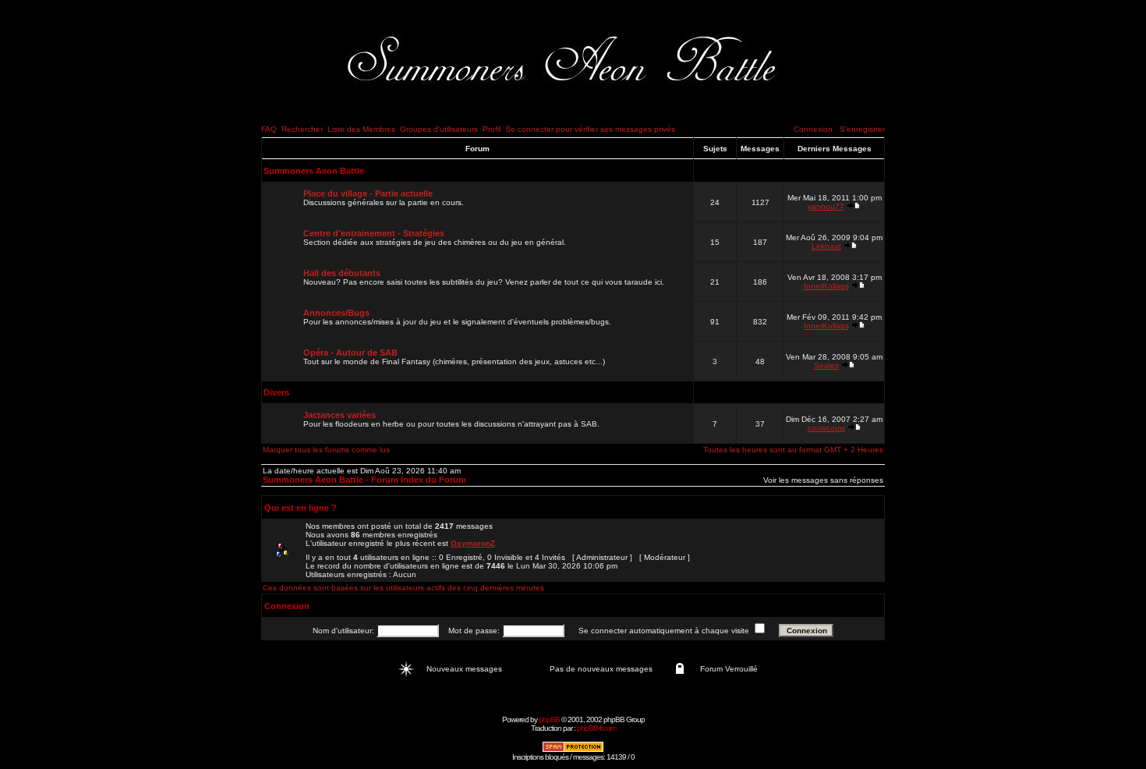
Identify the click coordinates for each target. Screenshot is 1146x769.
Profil (491, 129)
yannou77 (826, 206)
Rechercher (302, 129)
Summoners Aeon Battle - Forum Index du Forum (364, 479)
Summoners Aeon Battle (314, 170)
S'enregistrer (862, 129)
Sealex (826, 365)
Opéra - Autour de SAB (350, 352)
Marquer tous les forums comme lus (326, 449)
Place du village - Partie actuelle (368, 193)
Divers (276, 392)
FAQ (269, 129)
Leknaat (826, 246)
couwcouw (826, 427)
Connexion (813, 129)
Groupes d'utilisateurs (439, 129)
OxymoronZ (473, 543)
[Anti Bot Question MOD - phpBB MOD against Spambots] (573, 750)
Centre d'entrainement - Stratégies (373, 233)
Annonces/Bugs (336, 312)
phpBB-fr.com (596, 728)
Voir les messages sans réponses (823, 480)
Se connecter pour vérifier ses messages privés (590, 129)
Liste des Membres (361, 129)
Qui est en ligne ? (300, 507)
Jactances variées (339, 415)
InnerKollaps (826, 286)
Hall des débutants (341, 273)
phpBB (549, 719)
